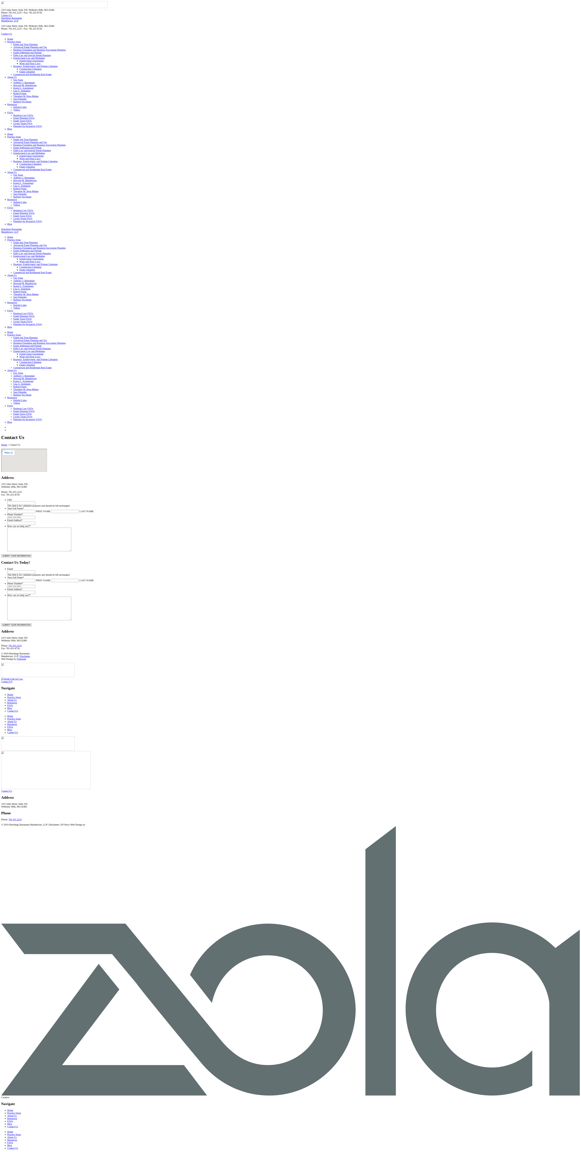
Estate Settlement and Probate (27, 52)
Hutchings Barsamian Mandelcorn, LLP (11, 19)
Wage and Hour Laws (29, 63)
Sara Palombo (20, 99)
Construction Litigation (30, 69)
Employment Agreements (31, 61)
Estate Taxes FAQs (22, 120)
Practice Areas (14, 41)
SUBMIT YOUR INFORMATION (16, 556)
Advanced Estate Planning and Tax (30, 47)
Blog (9, 129)
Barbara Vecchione (22, 101)
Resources (12, 104)
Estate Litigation (27, 71)
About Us (12, 77)
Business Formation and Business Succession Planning (39, 50)
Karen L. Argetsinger (23, 88)
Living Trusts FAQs (22, 123)
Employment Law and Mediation (29, 58)
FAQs (10, 112)
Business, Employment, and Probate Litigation (35, 66)
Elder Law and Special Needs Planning (32, 55)
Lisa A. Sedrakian (21, 91)
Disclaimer (25, 656)
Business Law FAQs (23, 115)
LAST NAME (87, 511)
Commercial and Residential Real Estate (32, 74)
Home (10, 39)
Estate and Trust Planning (25, 44)
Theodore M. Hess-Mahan (26, 96)
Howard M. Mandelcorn (25, 85)
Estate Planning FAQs (23, 118)
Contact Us (12, 711)
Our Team (18, 80)
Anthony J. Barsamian (24, 82)
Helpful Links (20, 107)
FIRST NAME (43, 511)
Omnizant (21, 659)
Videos (16, 110)
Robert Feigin (19, 93)
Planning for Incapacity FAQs (27, 126)
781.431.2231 (15, 645)
